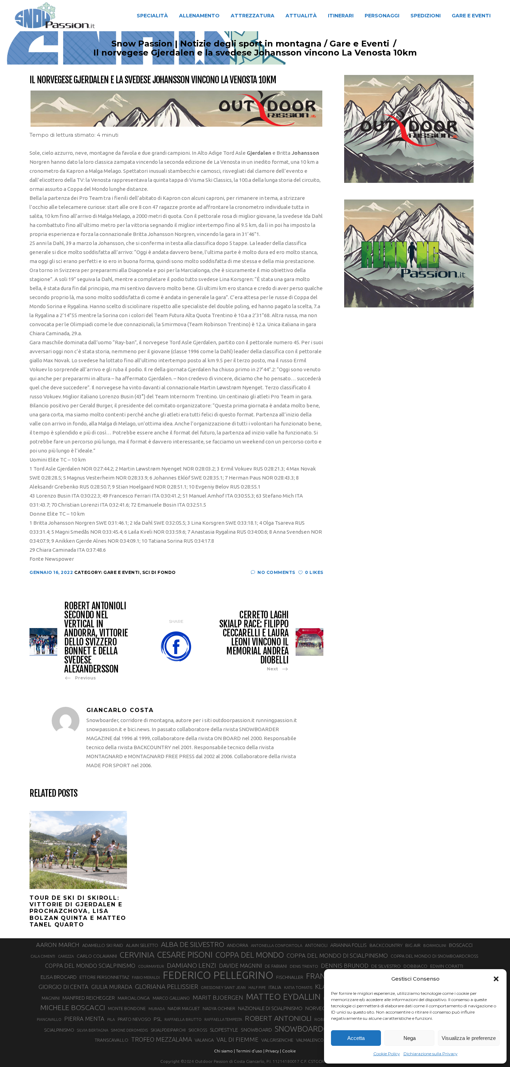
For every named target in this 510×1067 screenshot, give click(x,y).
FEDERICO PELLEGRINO (218, 975)
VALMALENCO (310, 1040)
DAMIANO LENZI (191, 965)
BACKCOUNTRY (385, 945)
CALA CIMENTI (43, 956)
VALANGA (204, 1040)
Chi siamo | (224, 1051)
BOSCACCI (461, 945)
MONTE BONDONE (127, 1008)
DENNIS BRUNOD (344, 965)
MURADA (156, 1009)
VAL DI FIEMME (237, 1039)
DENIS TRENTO (304, 966)
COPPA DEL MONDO (249, 955)
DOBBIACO (415, 966)
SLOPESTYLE (224, 1030)
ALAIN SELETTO (142, 945)
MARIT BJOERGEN (218, 997)
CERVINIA (137, 954)
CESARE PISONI (185, 954)
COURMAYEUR (151, 966)
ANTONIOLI (316, 945)
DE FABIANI (276, 966)
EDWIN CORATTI (446, 966)
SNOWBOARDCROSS (310, 1028)
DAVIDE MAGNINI (240, 966)
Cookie (289, 1051)
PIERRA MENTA (84, 1019)
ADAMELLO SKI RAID (102, 945)
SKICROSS (197, 1029)
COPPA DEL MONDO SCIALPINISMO (90, 966)
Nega (409, 1038)
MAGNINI (51, 998)
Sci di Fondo (159, 572)
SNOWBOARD (256, 1030)
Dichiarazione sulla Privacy (430, 1053)
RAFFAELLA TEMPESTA (223, 1019)
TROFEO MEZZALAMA (161, 1039)
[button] (496, 978)
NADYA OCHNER (219, 1008)
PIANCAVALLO (49, 1019)
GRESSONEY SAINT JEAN (223, 987)
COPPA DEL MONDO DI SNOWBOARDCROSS (434, 956)
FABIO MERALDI (146, 977)
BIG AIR (412, 945)
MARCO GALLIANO (171, 998)
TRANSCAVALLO (111, 1040)
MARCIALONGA (134, 998)
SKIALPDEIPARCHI (168, 1029)
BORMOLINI (434, 945)
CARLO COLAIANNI (97, 956)
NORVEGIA (317, 1008)
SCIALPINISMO (59, 1030)
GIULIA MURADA (111, 987)
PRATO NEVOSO (134, 1019)
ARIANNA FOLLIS (348, 945)
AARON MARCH (57, 944)
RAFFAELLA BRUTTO (183, 1019)
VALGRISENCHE (277, 1040)
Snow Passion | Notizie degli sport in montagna (216, 44)
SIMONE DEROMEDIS (129, 1030)
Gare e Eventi (359, 44)
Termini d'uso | (250, 1051)
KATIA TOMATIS (298, 987)
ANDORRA (237, 945)
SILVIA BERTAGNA (92, 1030)
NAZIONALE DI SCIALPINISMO (270, 1008)
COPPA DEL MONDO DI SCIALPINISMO (337, 955)
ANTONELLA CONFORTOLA (276, 945)
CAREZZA (66, 956)
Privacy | (273, 1051)
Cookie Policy (386, 1053)
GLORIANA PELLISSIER (166, 986)
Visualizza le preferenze (469, 1038)
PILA (111, 1019)
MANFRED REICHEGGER (88, 998)
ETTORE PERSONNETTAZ (104, 977)
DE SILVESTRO (386, 966)
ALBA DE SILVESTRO (192, 944)
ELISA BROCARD (59, 977)
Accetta (356, 1038)
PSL (158, 1019)
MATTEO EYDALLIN (283, 996)
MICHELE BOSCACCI (72, 1007)
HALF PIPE (257, 987)
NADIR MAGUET (184, 1008)
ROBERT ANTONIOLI (278, 1018)
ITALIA (275, 987)
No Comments (276, 572)
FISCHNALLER (289, 977)
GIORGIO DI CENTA (63, 986)
